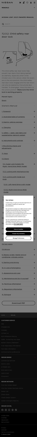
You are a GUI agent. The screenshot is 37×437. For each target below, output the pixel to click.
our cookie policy (18, 224)
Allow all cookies (18, 229)
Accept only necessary (18, 233)
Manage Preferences (18, 238)
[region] (18, 218)
